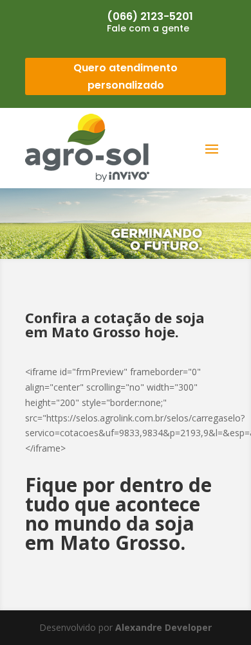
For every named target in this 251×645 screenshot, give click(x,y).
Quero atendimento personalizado (125, 76)
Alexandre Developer (163, 627)
